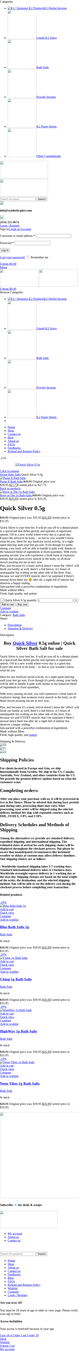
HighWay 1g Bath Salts (18, 1031)
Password (7, 243)
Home (4, 474)
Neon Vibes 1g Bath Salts (20, 1083)
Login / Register (17, 1295)
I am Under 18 (30, 1335)
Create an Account (20, 229)
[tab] (43, 625)
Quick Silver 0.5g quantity (21, 600)
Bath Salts (14, 474)
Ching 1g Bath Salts (16, 979)
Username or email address (17, 235)
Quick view (7, 912)
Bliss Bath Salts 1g (14, 927)
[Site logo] (24, 177)
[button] (7, 909)
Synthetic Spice (32, 1247)
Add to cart (8, 604)
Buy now (22, 604)
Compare (13, 1291)
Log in (5, 250)
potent (33, 734)
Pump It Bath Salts (11, 481)
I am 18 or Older (10, 1335)
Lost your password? (12, 257)
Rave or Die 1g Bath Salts (16, 495)
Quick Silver (25, 643)
